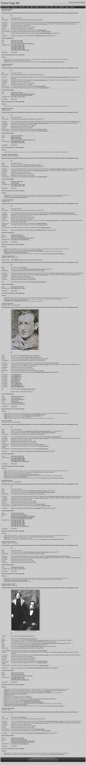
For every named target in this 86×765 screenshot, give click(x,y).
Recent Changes (15, 183)
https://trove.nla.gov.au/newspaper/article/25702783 (29, 700)
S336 (6, 418)
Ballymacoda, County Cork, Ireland (30, 355)
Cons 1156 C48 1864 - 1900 (17, 677)
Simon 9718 (16, 377)
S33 (5, 414)
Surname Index (14, 7)
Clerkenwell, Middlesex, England (58, 169)
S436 (6, 61)
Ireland (23, 717)
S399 (6, 415)
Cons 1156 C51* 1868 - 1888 (18, 47)
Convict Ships (22, 7)
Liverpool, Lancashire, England (58, 273)
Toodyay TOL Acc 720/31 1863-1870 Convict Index (23, 94)
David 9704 (16, 376)
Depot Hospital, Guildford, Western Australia (34, 269)
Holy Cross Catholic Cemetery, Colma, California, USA (32, 358)
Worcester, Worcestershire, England (59, 77)
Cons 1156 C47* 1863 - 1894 (18, 96)
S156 (6, 60)
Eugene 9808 (16, 383)
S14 (5, 698)
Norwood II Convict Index (17, 40)
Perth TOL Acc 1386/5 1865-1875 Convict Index (22, 43)
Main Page (7, 7)
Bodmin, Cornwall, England (54, 436)
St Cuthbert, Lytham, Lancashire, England (46, 641)
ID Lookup (46, 7)
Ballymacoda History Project (28, 389)
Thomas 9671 (16, 374)
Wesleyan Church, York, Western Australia (43, 643)
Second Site (40, 760)
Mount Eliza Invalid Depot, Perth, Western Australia (38, 431)
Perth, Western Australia (52, 220)
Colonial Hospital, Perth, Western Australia (37, 490)
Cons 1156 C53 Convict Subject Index (20, 49)
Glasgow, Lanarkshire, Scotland (56, 496)
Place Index (36, 7)
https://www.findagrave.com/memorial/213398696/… (31, 701)
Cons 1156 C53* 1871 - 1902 (18, 185)
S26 (5, 59)
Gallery (67, 7)
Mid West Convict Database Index (19, 514)
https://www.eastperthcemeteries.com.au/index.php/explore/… (42, 472)
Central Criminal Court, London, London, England (62, 212)
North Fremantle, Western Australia (31, 645)
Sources (51, 7)
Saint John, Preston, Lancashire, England (38, 640)
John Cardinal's (36, 760)
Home (2, 7)
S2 (5, 702)
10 (53, 646)
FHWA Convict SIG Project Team (41, 758)
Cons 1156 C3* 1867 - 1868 (17, 45)
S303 (6, 690)
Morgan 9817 (17, 385)
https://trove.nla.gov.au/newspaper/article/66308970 (29, 474)
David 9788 (15, 380)
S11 (5, 472)
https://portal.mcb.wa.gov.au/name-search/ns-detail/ (45, 698)
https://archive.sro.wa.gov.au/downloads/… (34, 250)
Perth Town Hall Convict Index (18, 236)
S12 (5, 474)
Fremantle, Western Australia (40, 24)
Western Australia (42, 30)
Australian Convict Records (39, 281)
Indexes (27, 7)
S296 (6, 691)
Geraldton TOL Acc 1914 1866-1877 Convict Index (23, 516)
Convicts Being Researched (17, 399)
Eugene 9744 (16, 379)
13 (57, 667)
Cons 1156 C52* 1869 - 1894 (18, 48)
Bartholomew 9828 (17, 386)
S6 (5, 196)
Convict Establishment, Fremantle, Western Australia (36, 552)
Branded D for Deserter (16, 138)
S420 (6, 250)
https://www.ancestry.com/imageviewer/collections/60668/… (52, 61)
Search (56, 7)
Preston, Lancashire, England (56, 22)
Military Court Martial (16, 137)
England (24, 267)
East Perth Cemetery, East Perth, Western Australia (43, 432)
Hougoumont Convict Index (17, 286)
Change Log (61, 7)
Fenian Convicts (15, 400)
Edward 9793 (15, 382)
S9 (5, 301)
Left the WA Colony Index (17, 42)
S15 (5, 695)
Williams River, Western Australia (32, 164)
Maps (32, 7)
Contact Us (72, 7)
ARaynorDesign (55, 760)
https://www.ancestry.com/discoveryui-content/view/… (55, 690)
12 (47, 662)
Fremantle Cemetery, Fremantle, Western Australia (31, 646)
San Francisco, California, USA (33, 357)
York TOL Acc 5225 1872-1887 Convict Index (21, 95)
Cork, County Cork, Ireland (51, 363)
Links (42, 7)
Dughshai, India (76, 121)
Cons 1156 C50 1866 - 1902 (17, 46)
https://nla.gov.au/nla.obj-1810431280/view (33, 415)
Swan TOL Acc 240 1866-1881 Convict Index (21, 518)
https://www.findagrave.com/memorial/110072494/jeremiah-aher (33, 414)
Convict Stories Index (16, 398)
